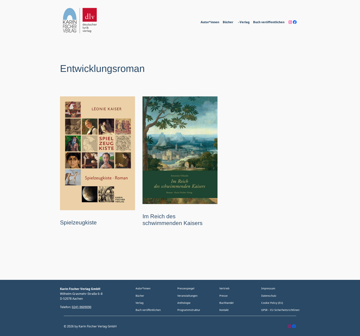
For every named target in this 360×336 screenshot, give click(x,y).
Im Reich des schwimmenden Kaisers (172, 219)
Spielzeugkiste (78, 222)
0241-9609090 (81, 307)
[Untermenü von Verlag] (239, 22)
